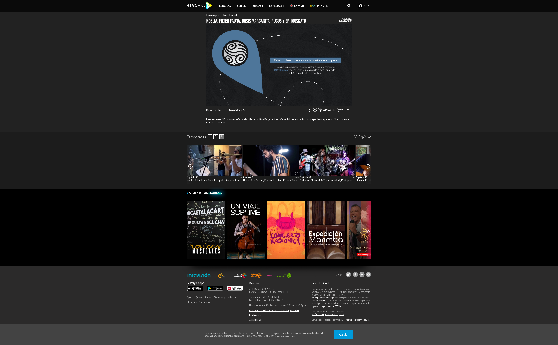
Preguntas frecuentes (199, 302)
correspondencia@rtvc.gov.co (325, 297)
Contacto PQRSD (319, 300)
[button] (367, 166)
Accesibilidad (255, 319)
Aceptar (344, 334)
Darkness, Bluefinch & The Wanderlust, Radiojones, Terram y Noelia (327, 180)
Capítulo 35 (249, 177)
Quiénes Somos (203, 297)
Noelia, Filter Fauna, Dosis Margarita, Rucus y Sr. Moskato (214, 180)
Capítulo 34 (192, 177)
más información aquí (284, 335)
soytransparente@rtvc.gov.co (357, 319)
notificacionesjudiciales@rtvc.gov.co (328, 314)
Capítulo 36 (305, 177)
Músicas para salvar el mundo (222, 15)
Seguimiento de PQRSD (330, 306)
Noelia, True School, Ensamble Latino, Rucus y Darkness (271, 180)
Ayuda (190, 297)
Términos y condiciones (226, 297)
